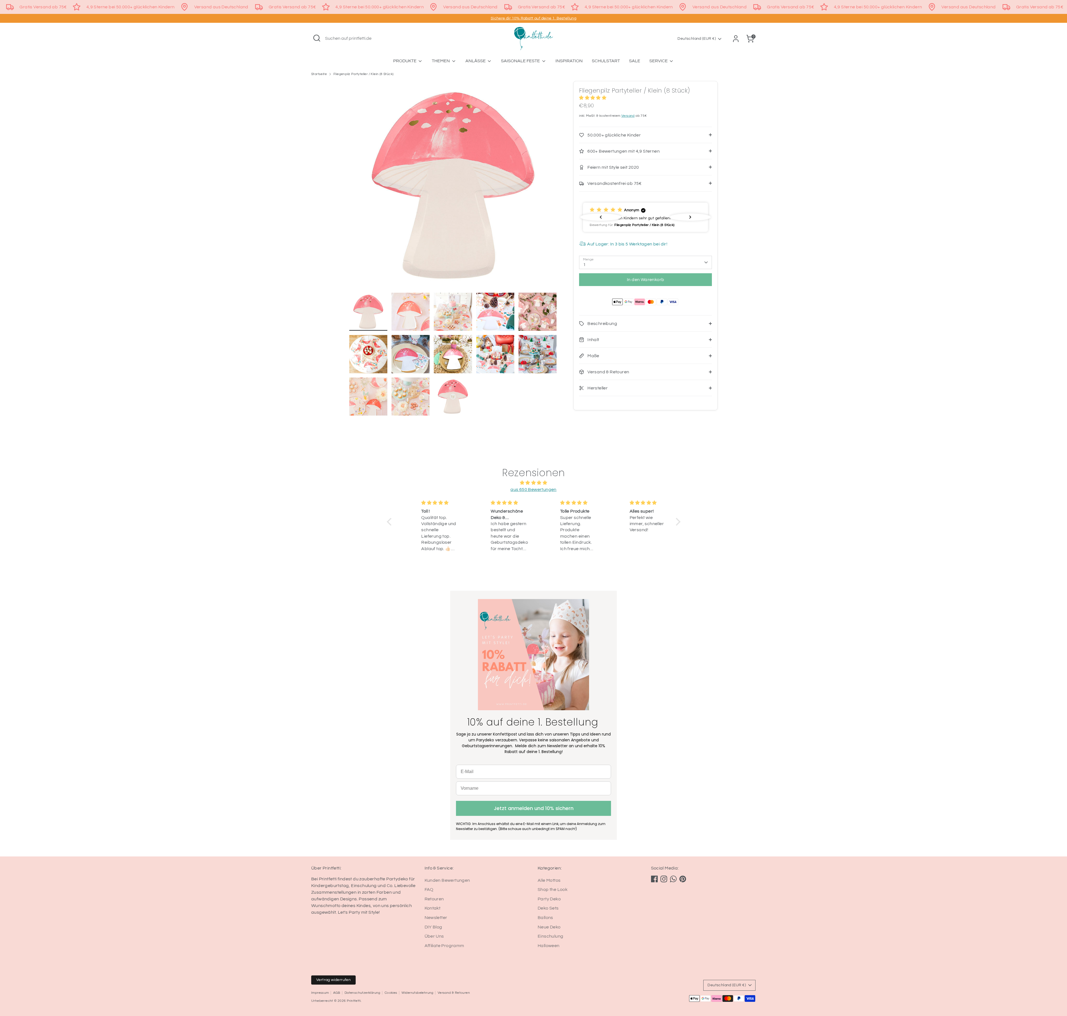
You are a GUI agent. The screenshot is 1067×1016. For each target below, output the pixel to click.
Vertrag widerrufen (333, 980)
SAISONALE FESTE (521, 61)
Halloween (549, 945)
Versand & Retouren (454, 993)
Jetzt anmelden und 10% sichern (534, 808)
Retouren (434, 899)
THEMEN (441, 61)
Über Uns (434, 936)
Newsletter (436, 917)
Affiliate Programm (444, 945)
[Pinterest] (682, 879)
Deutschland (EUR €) (696, 39)
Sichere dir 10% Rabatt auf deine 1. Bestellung (533, 18)
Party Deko (549, 899)
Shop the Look (552, 889)
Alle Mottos (549, 880)
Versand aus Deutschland (221, 7)
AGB (336, 993)
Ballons (545, 917)
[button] (390, 522)
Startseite (319, 74)
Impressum (320, 993)
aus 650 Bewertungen (533, 489)
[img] (533, 482)
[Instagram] (663, 879)
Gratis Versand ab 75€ (43, 7)
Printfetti (354, 1001)
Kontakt (433, 908)
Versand (628, 116)
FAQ (429, 889)
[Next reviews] (690, 217)
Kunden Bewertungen (447, 880)
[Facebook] (654, 879)
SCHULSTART (606, 61)
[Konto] (735, 38)
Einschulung (550, 936)
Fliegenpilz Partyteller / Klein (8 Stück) (363, 74)
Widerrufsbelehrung (417, 993)
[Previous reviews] (600, 217)
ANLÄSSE (476, 61)
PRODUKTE (405, 61)
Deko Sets (548, 908)
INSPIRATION (569, 61)
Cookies (391, 993)
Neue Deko (549, 927)
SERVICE (659, 61)
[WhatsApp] (673, 879)
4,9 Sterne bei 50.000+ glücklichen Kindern (130, 7)
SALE (634, 61)
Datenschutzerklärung (362, 993)
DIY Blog (433, 927)
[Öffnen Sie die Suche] (316, 38)
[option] (453, 187)
